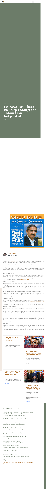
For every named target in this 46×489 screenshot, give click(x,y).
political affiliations (24, 279)
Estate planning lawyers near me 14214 (12, 427)
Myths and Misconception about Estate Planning (14, 436)
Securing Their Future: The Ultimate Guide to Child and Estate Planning (12, 373)
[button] (33, 2)
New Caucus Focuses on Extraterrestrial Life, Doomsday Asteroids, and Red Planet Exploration (33, 388)
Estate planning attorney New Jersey (11, 423)
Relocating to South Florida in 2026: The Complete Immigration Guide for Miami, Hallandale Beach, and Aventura (18, 413)
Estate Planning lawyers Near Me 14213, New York (14, 418)
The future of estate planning (10, 454)
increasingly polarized (35, 301)
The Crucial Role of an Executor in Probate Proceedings (11, 339)
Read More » (7, 349)
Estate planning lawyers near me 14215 (12, 432)
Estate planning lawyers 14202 (10, 450)
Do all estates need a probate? (10, 465)
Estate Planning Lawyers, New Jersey (11, 441)
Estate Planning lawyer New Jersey (11, 445)
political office (14, 261)
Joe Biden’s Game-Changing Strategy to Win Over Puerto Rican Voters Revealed (33, 354)
